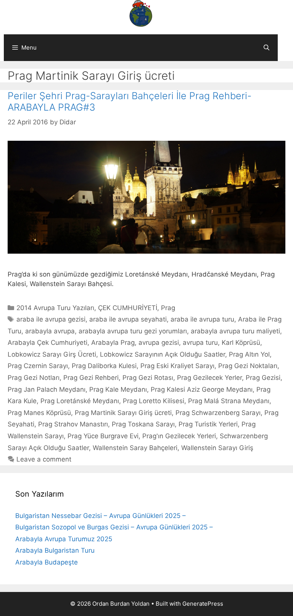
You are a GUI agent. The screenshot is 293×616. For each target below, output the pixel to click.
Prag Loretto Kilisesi (153, 401)
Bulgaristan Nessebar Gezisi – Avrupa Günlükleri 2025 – (100, 515)
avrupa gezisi (158, 342)
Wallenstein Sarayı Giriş (217, 448)
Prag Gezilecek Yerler (209, 377)
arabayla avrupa (50, 331)
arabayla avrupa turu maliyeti (235, 331)
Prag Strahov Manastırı (73, 424)
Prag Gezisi (263, 377)
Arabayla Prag (113, 342)
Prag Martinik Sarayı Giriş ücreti (123, 413)
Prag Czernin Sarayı (38, 366)
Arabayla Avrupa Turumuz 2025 (63, 539)
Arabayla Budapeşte (46, 562)
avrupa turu (200, 342)
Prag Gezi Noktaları (247, 366)
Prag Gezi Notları (34, 377)
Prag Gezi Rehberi (91, 377)
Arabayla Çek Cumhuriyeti (47, 342)
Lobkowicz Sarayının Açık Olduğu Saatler (162, 354)
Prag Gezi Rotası (147, 377)
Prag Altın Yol (249, 354)
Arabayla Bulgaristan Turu (55, 550)
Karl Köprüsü (241, 342)
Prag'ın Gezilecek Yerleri (179, 436)
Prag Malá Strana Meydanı (228, 401)
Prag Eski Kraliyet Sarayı (177, 366)
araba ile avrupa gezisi (50, 319)
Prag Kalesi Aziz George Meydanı (202, 389)
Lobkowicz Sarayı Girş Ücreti (52, 354)
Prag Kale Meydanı (118, 389)
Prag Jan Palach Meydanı (46, 389)
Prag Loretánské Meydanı (79, 401)
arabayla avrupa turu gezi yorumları (133, 331)
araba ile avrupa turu (202, 319)
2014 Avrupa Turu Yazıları (55, 308)
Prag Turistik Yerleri (208, 424)
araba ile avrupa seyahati (128, 319)
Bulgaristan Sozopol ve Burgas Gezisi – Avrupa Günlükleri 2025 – (114, 527)
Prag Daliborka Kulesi (104, 366)
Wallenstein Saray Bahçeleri (135, 448)
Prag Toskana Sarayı (143, 424)
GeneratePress (202, 603)
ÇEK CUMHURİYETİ (127, 308)
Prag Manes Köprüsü (39, 413)
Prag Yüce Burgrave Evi (103, 436)
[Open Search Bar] (266, 47)
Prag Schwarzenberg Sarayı (218, 413)
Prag (168, 308)
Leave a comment (43, 459)
